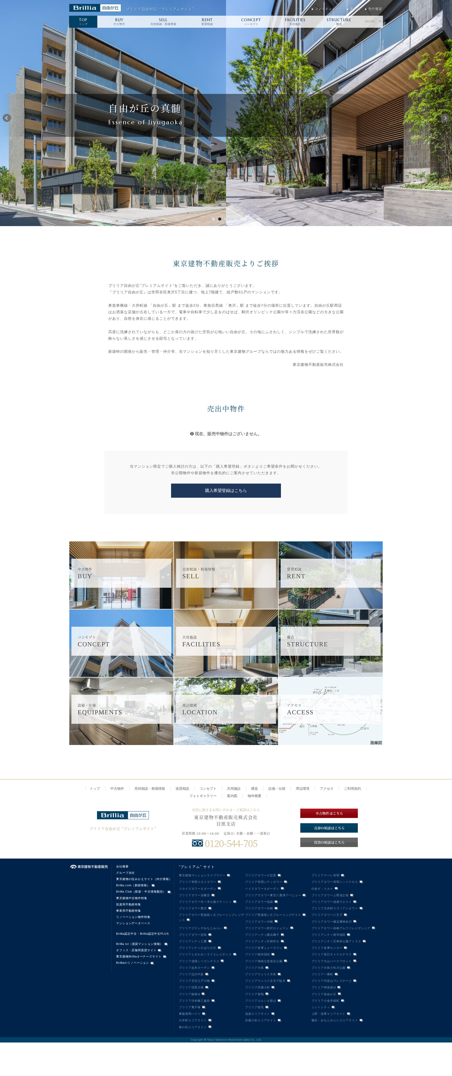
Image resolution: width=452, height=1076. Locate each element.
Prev (7, 118)
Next (445, 118)
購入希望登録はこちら (226, 490)
